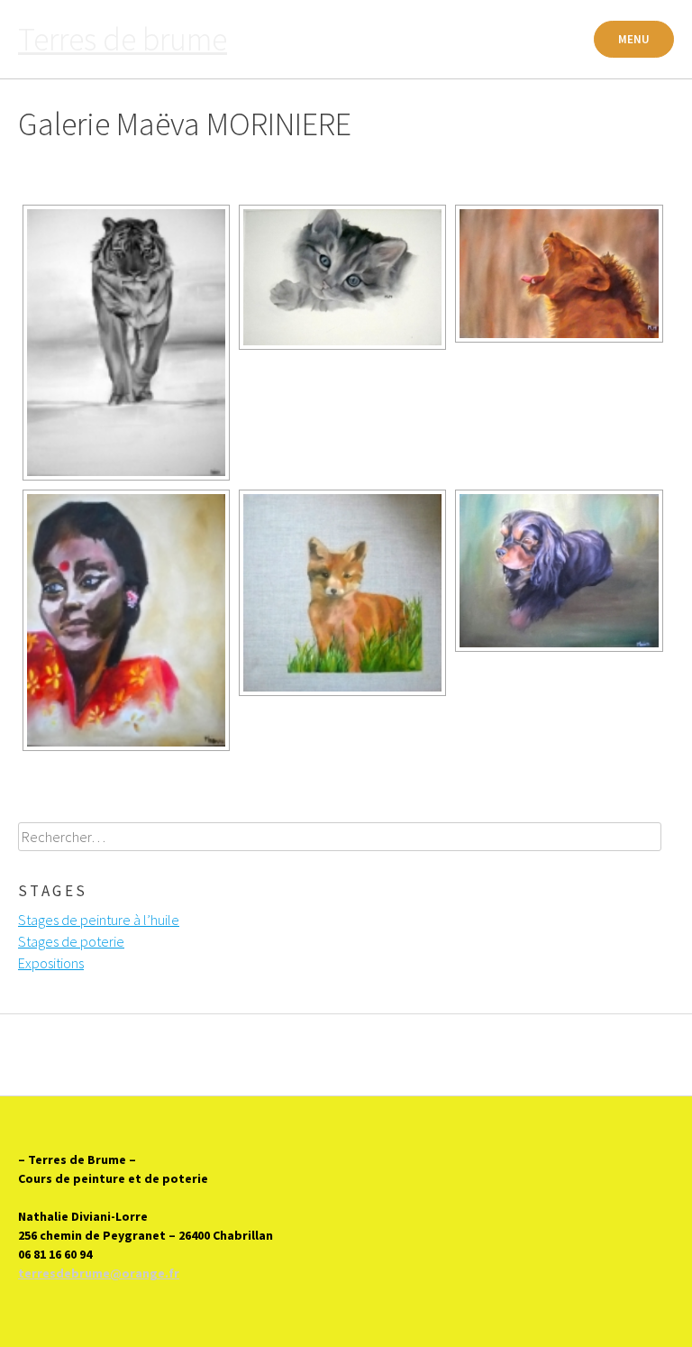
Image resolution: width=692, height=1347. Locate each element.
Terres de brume (122, 39)
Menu (634, 39)
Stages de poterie (71, 941)
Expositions (51, 963)
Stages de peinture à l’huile (98, 920)
